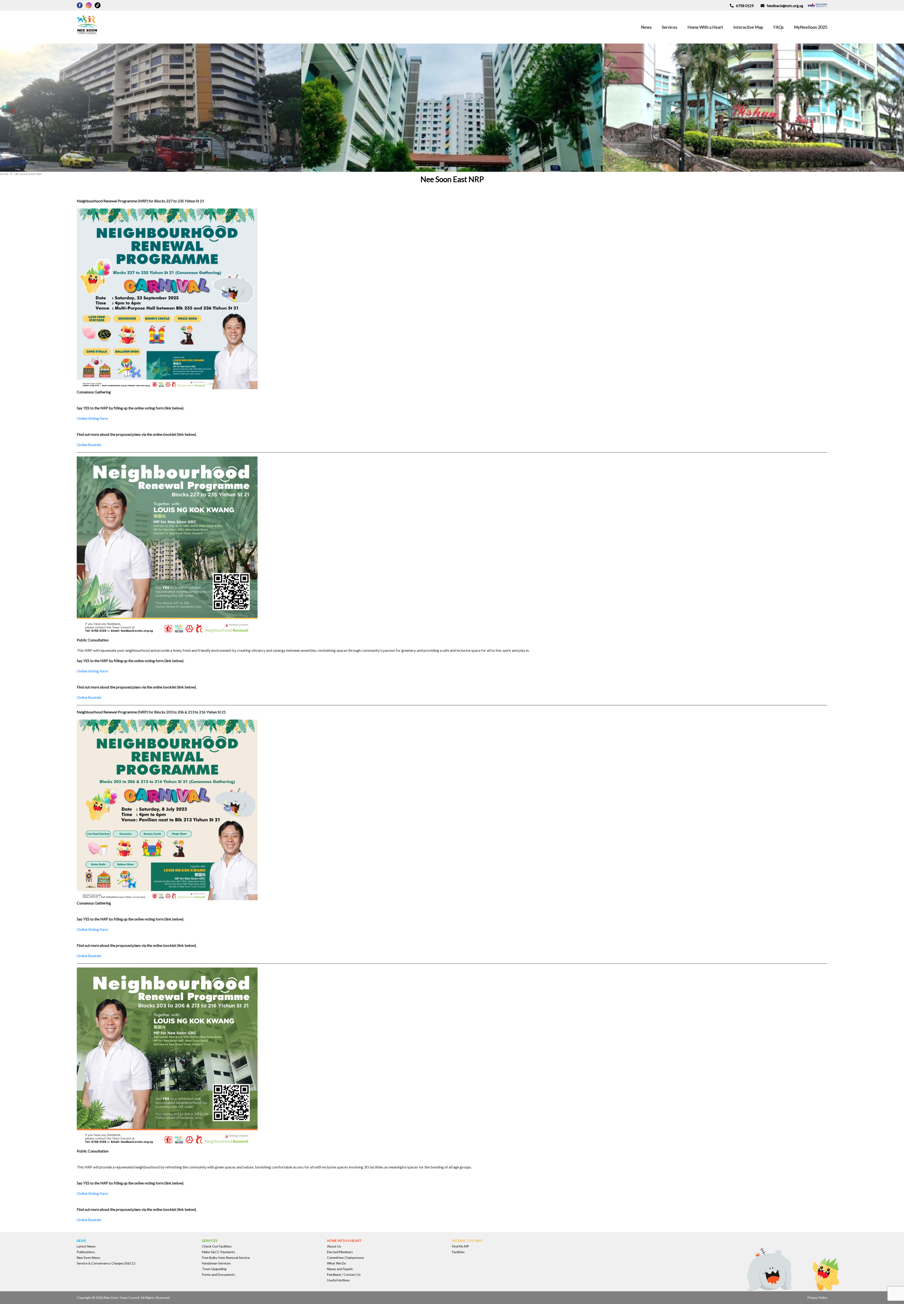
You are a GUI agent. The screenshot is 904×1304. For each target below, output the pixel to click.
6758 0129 (745, 5)
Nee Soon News (88, 1257)
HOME (4, 174)
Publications (86, 1252)
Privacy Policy (817, 1298)
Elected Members (340, 1252)
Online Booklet (89, 444)
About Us (334, 1246)
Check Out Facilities (217, 1246)
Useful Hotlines (338, 1280)
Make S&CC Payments (218, 1252)
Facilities (458, 1252)
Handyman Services (216, 1263)
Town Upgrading (214, 1269)
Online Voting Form (92, 418)
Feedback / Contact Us (344, 1274)
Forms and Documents (218, 1274)
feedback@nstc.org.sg (785, 5)
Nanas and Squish (340, 1269)
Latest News (86, 1246)
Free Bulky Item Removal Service (226, 1257)
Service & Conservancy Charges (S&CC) (106, 1263)
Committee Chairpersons (345, 1257)
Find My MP (460, 1246)
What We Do (336, 1263)
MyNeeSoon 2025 (810, 27)
